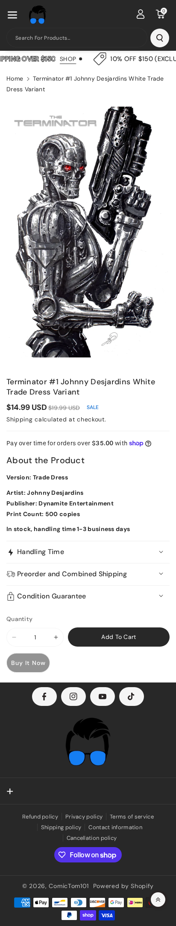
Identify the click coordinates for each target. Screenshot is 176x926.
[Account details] (140, 14)
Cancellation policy (92, 838)
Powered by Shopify (123, 886)
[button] (12, 15)
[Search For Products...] (159, 38)
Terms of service (132, 816)
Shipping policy (61, 827)
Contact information (115, 827)
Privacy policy (84, 816)
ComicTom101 (69, 886)
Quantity (19, 619)
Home (14, 78)
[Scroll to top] (158, 899)
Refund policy (40, 816)
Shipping (19, 419)
